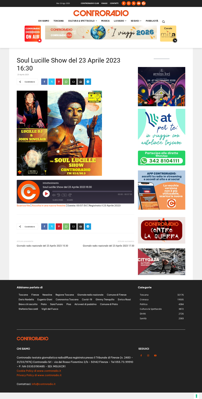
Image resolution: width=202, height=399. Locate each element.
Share (70, 200)
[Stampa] (80, 82)
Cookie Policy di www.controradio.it (39, 370)
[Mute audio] (53, 195)
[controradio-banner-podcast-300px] (161, 208)
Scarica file (23, 205)
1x (64, 195)
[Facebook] (124, 3)
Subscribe (58, 200)
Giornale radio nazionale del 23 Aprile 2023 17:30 (108, 245)
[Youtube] (139, 3)
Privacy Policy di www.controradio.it (39, 375)
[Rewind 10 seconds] (58, 195)
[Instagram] (129, 3)
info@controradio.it (44, 384)
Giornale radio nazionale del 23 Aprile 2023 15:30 (42, 245)
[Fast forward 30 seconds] (70, 195)
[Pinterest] (59, 82)
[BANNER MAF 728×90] (101, 38)
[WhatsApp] (66, 82)
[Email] (73, 82)
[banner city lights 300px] (161, 147)
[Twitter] (134, 3)
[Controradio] (101, 13)
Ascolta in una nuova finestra (48, 205)
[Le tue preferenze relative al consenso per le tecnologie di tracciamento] (196, 396)
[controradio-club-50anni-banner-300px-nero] (161, 105)
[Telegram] (88, 82)
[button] (163, 21)
